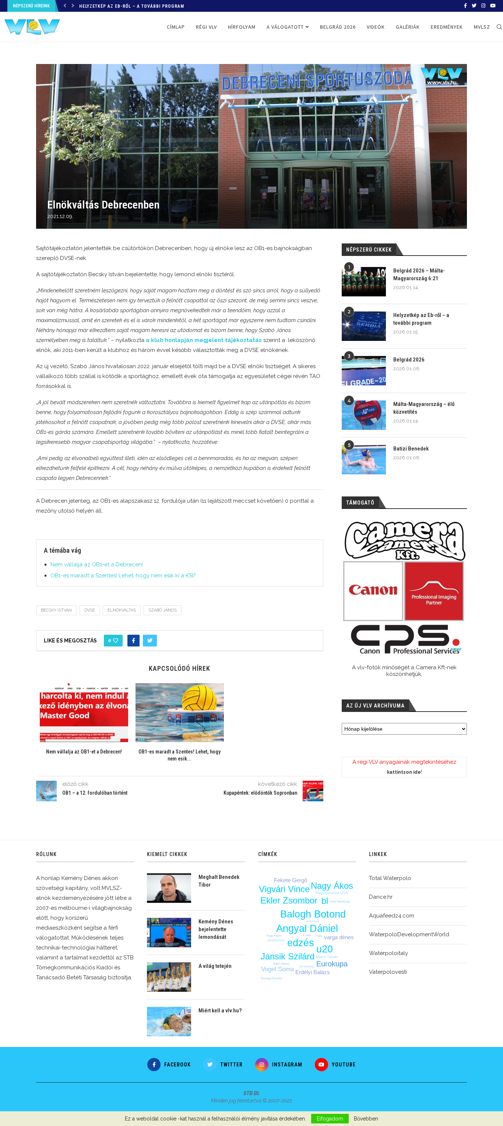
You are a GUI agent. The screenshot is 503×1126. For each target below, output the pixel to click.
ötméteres (275, 940)
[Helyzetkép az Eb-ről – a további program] (364, 326)
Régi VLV (206, 27)
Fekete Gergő (290, 880)
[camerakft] (404, 588)
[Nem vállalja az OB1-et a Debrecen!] (84, 712)
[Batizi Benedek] (364, 459)
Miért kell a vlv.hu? (220, 1010)
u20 (324, 949)
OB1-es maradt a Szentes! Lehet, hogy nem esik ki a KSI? (123, 575)
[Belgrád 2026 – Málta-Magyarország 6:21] (364, 281)
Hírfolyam (242, 27)
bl (324, 901)
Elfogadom (330, 1119)
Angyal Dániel (307, 928)
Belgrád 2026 (338, 27)
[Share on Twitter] (150, 640)
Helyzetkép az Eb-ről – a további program (131, 6)
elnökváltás (122, 610)
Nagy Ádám (274, 935)
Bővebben (366, 1118)
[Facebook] (465, 6)
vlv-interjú (306, 966)
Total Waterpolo (390, 878)
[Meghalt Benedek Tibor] (169, 888)
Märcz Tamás (327, 957)
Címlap (176, 27)
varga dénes (339, 937)
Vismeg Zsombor (271, 978)
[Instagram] (483, 6)
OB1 (320, 936)
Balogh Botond (313, 914)
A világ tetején (215, 966)
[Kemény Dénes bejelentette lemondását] (169, 932)
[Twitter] (474, 6)
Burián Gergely (312, 921)
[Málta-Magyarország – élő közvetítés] (364, 415)
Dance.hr (381, 897)
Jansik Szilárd (287, 956)
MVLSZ (482, 27)
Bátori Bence (281, 963)
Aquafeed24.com (391, 915)
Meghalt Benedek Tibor (218, 881)
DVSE (89, 610)
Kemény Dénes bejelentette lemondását (215, 929)
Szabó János (162, 610)
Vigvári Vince (284, 889)
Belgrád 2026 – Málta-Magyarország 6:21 (419, 274)
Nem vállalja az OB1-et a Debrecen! (96, 564)
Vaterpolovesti (388, 972)
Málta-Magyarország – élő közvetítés (423, 408)
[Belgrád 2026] (364, 370)
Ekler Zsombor (288, 900)
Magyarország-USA (331, 893)
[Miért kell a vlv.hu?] (169, 1021)
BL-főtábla (307, 935)
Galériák (408, 27)
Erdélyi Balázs (312, 972)
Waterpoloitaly (388, 953)
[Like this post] (115, 640)
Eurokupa (332, 964)
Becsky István (56, 610)
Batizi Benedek (411, 448)
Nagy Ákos (332, 886)
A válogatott (285, 27)
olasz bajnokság (339, 901)
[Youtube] (493, 6)
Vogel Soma (277, 969)
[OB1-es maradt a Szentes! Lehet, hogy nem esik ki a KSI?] (180, 712)
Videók (376, 27)
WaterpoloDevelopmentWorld (409, 934)
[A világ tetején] (169, 977)
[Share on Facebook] (133, 640)
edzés (300, 942)
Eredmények (447, 27)
